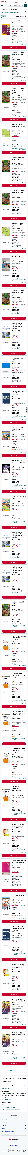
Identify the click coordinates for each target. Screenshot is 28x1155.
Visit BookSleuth (6, 1099)
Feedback (26, 409)
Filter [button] (4, 16)
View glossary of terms (8, 1107)
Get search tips (6, 1105)
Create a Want (6, 1088)
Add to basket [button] (14, 47)
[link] (25, 12)
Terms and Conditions (13, 1145)
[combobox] (16, 5)
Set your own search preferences (11, 1109)
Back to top (14, 1115)
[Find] (25, 5)
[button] (22, 44)
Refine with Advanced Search (11, 12)
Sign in (21, 2)
